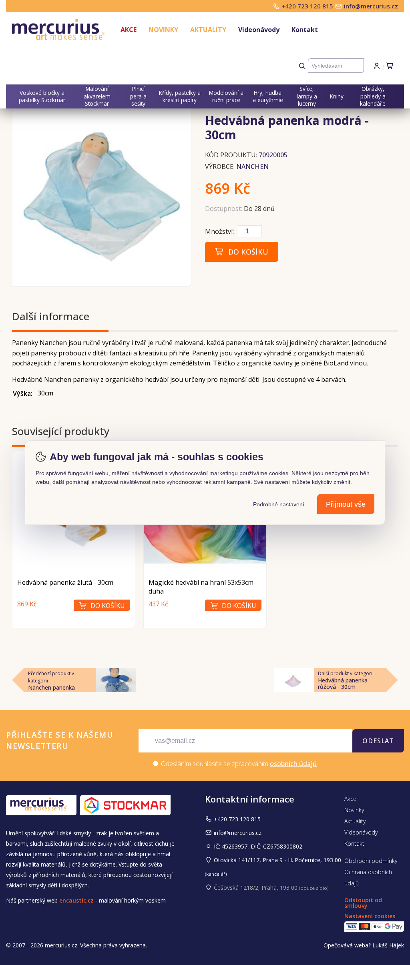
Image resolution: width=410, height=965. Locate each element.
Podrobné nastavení (278, 504)
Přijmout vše (346, 504)
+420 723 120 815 (308, 6)
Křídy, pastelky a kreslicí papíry (180, 96)
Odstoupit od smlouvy (363, 902)
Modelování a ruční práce (226, 96)
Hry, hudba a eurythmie (268, 96)
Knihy (337, 96)
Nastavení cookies (369, 916)
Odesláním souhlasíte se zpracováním (238, 763)
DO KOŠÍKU (246, 252)
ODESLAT (378, 740)
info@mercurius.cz (371, 6)
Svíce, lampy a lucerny (307, 96)
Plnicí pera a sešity (138, 96)
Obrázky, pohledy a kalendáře (373, 96)
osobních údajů (293, 763)
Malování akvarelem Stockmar (97, 96)
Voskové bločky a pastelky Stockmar (42, 96)
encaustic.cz (76, 900)
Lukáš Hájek (388, 945)
